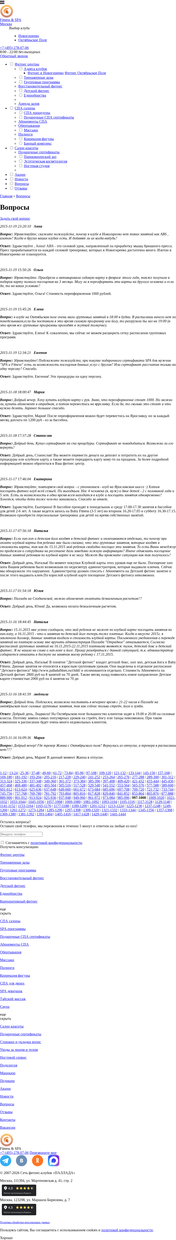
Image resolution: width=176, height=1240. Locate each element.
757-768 (21, 793)
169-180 (6, 777)
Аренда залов (28, 104)
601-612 (6, 789)
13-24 (13, 773)
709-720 (138, 789)
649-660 (65, 789)
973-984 (109, 798)
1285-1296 (54, 810)
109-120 (105, 773)
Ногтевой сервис (13, 1057)
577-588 (153, 785)
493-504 (50, 785)
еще (3, 909)
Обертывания (29, 126)
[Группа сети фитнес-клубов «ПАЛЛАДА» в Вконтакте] (21, 1165)
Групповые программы (42, 82)
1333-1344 (128, 810)
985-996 (123, 798)
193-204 (35, 777)
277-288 (138, 777)
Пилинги (25, 134)
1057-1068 (54, 802)
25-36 (24, 773)
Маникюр (7, 1073)
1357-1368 (164, 810)
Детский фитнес (36, 91)
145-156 (149, 773)
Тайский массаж (13, 999)
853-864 (138, 793)
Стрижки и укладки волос (20, 1042)
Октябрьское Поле (32, 40)
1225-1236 (134, 806)
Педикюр (7, 1081)
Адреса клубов (35, 69)
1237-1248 (152, 806)
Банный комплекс (38, 143)
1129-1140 (162, 802)
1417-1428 (81, 814)
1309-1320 (91, 810)
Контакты (7, 1120)
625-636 (35, 789)
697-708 (123, 789)
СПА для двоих (12, 983)
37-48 (35, 773)
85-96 (79, 773)
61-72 (57, 773)
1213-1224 (116, 806)
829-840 (109, 793)
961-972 (94, 798)
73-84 (68, 773)
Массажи (31, 130)
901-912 (21, 798)
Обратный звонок (14, 56)
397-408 (109, 781)
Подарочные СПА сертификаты (49, 117)
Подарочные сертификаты (39, 152)
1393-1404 (44, 814)
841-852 (123, 793)
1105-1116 (127, 802)
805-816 (79, 793)
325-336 (21, 781)
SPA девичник (11, 991)
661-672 (79, 789)
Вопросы (22, 184)
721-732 (153, 789)
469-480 (21, 785)
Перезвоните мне (43, 1153)
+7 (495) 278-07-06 (14, 48)
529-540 (94, 785)
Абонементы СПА (32, 121)
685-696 (109, 789)
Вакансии (7, 1127)
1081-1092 (91, 802)
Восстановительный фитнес (40, 86)
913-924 (35, 798)
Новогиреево (28, 36)
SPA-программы (13, 929)
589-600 (167, 785)
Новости (21, 179)
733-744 (167, 789)
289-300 (153, 777)
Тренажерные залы (38, 77)
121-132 (120, 773)
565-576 (138, 785)
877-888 (167, 793)
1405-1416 (63, 814)
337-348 (35, 781)
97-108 (91, 773)
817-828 (94, 793)
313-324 (6, 781)
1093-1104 (109, 802)
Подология (8, 1065)
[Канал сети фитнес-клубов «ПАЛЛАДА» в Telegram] (5, 1165)
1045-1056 (36, 802)
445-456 (167, 781)
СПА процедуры (37, 113)
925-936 (50, 798)
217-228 (65, 777)
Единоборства (35, 95)
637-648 (50, 789)
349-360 (50, 781)
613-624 (21, 789)
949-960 (79, 798)
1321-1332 (109, 810)
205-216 (50, 777)
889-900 (6, 798)
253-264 (109, 777)
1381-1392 (26, 814)
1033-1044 (18, 802)
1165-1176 (43, 806)
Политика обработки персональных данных (25, 1222)
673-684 (94, 789)
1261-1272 (18, 810)
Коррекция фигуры (39, 139)
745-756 (6, 793)
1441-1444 (118, 814)
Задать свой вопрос (15, 218)
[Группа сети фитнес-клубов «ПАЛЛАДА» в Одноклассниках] (37, 1165)
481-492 (35, 785)
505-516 (65, 785)
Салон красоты (26, 148)
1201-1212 (97, 806)
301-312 (167, 777)
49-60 (46, 773)
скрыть (5, 913)
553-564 (123, 785)
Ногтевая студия (37, 166)
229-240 (79, 777)
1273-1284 (36, 810)
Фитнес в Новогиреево (46, 73)
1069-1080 (73, 802)
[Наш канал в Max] (53, 1165)
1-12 (3, 773)
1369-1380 (8, 814)
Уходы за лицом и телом (19, 1050)
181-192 (21, 777)
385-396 (94, 781)
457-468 (6, 785)
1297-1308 (73, 810)
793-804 (65, 793)
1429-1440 (99, 814)
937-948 (65, 798)
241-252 (94, 777)
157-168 (164, 773)
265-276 (123, 777)
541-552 (109, 785)
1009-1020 (156, 798)
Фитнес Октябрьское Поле (85, 73)
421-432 (138, 781)
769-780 (35, 793)
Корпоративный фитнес (19, 901)
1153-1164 (25, 806)
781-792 (50, 793)
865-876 (153, 793)
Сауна (4, 1007)
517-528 (79, 785)
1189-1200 (79, 806)
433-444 (153, 781)
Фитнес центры (27, 64)
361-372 (65, 781)
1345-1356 (146, 810)
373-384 (79, 781)
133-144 (134, 773)
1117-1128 (144, 802)
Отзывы (21, 188)
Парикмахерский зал (40, 157)
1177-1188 (61, 806)
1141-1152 (7, 806)
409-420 (123, 781)
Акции (20, 174)
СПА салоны (25, 108)
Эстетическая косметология (45, 161)
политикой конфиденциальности (56, 843)
